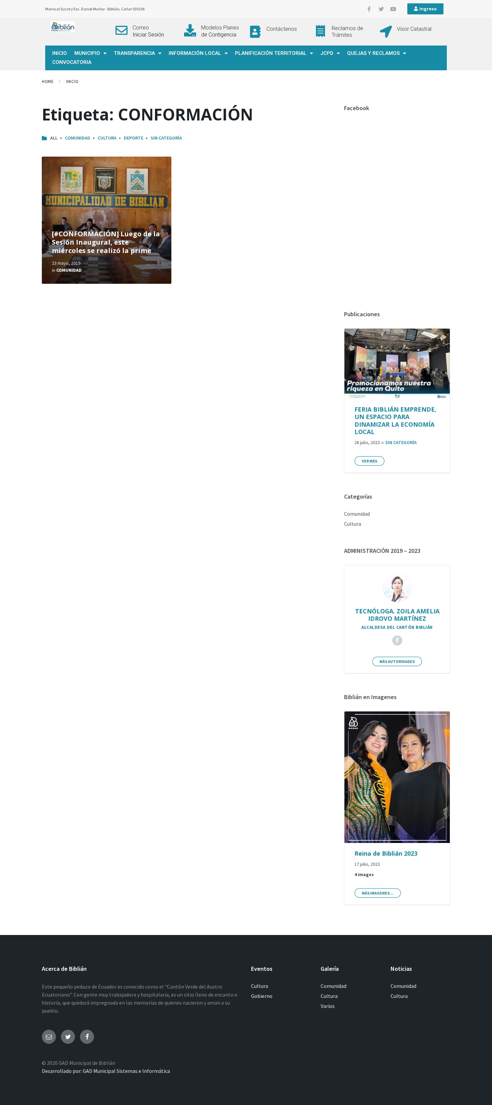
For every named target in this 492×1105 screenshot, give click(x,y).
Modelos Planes (220, 27)
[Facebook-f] (369, 9)
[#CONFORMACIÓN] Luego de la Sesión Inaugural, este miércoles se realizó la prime (106, 242)
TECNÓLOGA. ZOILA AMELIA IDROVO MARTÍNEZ (397, 615)
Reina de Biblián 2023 (385, 853)
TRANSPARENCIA (134, 53)
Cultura (107, 138)
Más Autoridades (397, 661)
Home (48, 81)
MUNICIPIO (87, 53)
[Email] (49, 1037)
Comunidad (77, 138)
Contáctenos (281, 29)
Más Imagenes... (378, 893)
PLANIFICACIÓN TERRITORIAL (271, 53)
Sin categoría (166, 138)
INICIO (59, 53)
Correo (141, 27)
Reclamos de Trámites (347, 31)
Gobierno (261, 996)
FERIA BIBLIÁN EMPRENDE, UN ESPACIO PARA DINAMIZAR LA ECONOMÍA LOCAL (395, 420)
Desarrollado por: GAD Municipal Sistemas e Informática (106, 1071)
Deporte (133, 138)
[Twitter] (381, 9)
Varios (328, 1006)
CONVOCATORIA (71, 62)
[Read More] (106, 220)
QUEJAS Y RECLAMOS (373, 53)
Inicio (72, 81)
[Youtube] (393, 9)
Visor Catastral (414, 29)
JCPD (326, 53)
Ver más (369, 460)
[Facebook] (397, 640)
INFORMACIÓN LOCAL (195, 53)
